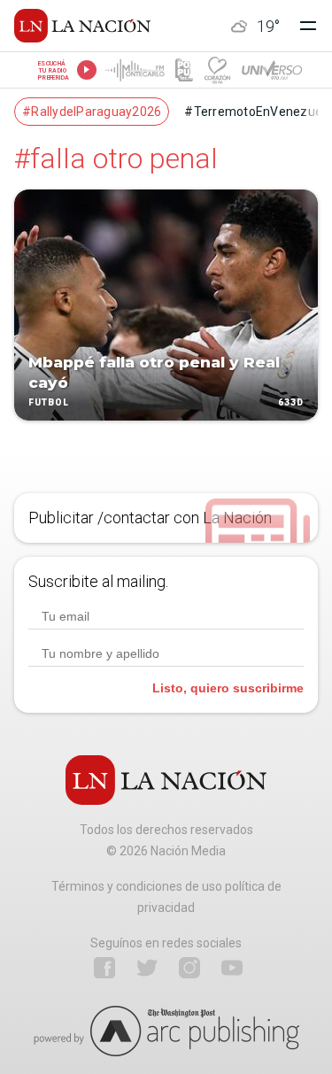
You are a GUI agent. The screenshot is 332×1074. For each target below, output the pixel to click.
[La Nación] (82, 25)
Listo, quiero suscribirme (228, 688)
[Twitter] (147, 968)
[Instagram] (189, 968)
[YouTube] (232, 968)
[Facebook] (104, 968)
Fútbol (48, 403)
